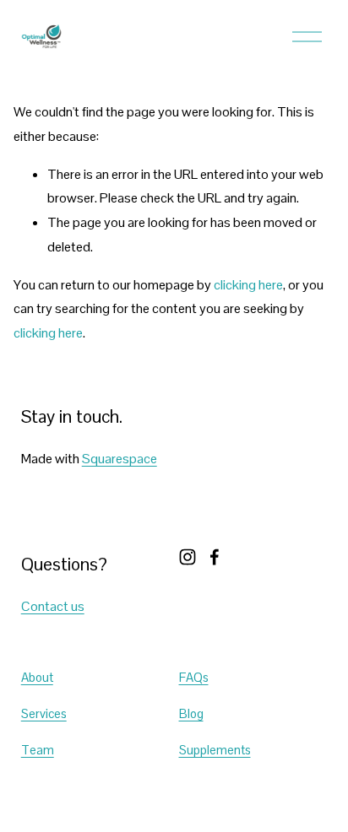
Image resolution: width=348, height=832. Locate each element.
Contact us (52, 606)
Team (37, 750)
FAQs (194, 677)
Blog (191, 713)
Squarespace (119, 458)
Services (44, 713)
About (37, 677)
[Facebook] (214, 556)
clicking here (248, 285)
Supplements (215, 750)
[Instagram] (187, 556)
